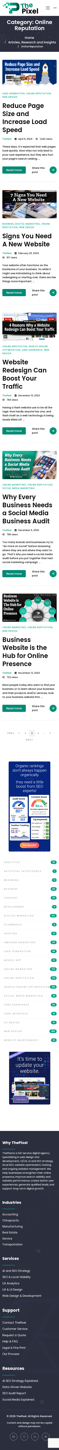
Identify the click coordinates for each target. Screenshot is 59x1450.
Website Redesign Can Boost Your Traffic (24, 374)
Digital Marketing (27, 223)
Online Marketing (14, 484)
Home (29, 37)
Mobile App (29, 960)
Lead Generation (13, 93)
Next (29, 739)
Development (29, 906)
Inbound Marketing (29, 942)
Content (29, 897)
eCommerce (29, 924)
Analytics (29, 862)
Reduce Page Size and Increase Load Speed (24, 117)
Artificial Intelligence (29, 871)
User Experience (32, 349)
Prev (10, 733)
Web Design (9, 97)
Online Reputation (38, 93)
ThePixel (6, 139)
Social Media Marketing (18, 488)
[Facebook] (13, 1436)
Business (8, 223)
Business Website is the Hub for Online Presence (25, 651)
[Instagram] (24, 1436)
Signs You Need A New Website (27, 240)
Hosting (29, 933)
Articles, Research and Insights (32, 42)
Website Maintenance (29, 1040)
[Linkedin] (35, 1436)
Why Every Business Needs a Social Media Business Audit (27, 509)
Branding (29, 880)
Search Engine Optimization (29, 986)
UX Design (29, 1022)
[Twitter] (45, 1436)
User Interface (29, 1013)
